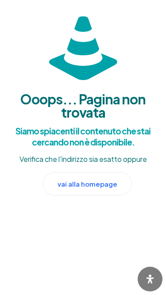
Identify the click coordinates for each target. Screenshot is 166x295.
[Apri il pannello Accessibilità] (150, 279)
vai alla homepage (87, 184)
